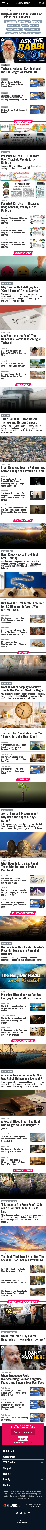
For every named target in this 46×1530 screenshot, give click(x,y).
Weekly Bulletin (10, 21)
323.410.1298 (35, 1506)
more (4, 122)
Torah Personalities (32, 29)
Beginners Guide (24, 21)
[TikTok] (43, 3)
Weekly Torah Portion (15, 29)
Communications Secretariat (34, 1504)
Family (6, 1479)
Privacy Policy (28, 1442)
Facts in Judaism (13, 25)
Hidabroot (8, 1451)
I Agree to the (24, 1442)
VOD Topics (9, 1462)
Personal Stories (11, 33)
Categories (9, 1456)
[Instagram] (40, 3)
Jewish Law (34, 25)
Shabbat (25, 25)
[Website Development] (23, 1520)
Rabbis (7, 1473)
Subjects (8, 1468)
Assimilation (37, 21)
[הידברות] (23, 3)
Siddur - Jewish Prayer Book (30, 33)
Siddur (6, 1485)
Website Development (23, 1522)
